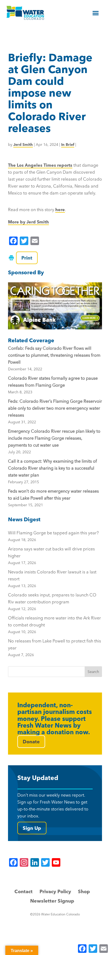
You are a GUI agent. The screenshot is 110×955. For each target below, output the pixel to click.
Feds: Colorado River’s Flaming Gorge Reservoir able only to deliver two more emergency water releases (55, 408)
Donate (31, 742)
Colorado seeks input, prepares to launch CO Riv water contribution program (52, 601)
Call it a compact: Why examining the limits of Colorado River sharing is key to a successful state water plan (52, 468)
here (60, 209)
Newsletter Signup (52, 901)
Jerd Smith (23, 144)
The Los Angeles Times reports (40, 165)
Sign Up (32, 828)
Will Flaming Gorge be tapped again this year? (53, 536)
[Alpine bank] (55, 305)
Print (26, 258)
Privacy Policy (55, 891)
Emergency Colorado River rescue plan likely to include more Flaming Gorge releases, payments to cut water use (54, 438)
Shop (84, 891)
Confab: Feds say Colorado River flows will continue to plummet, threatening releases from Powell (54, 355)
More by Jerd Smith (28, 222)
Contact (23, 891)
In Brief (67, 144)
